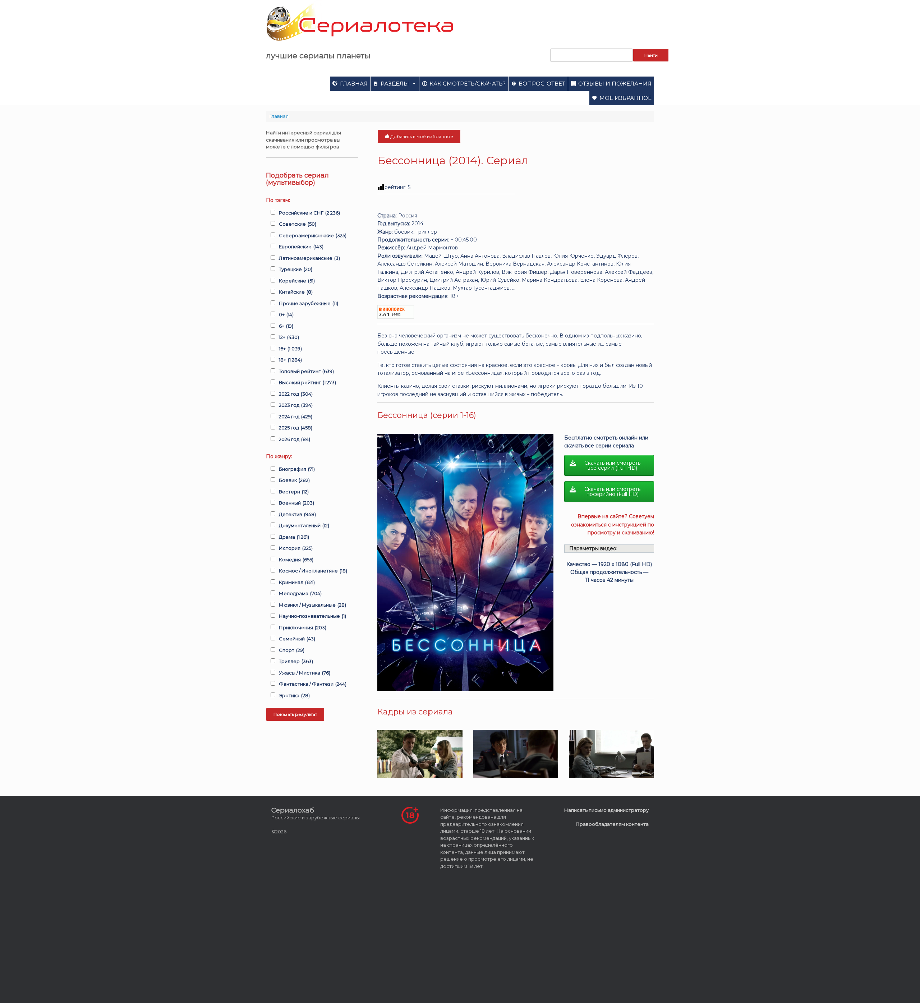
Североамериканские (312, 235)
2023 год (296, 405)
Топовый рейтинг (306, 371)
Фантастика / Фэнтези (312, 684)
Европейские (301, 246)
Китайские (296, 292)
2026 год (294, 439)
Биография (297, 469)
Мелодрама (300, 593)
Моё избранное (625, 98)
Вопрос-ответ (542, 83)
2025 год (295, 428)
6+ (286, 326)
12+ (289, 337)
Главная (354, 83)
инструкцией (629, 524)
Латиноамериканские (309, 258)
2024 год (295, 416)
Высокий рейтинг (307, 382)
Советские (297, 224)
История (296, 548)
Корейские (297, 281)
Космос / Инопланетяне (313, 571)
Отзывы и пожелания (615, 83)
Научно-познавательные (312, 616)
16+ (290, 348)
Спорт (291, 650)
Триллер (296, 661)
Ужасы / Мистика (304, 673)
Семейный (297, 638)
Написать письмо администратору (606, 810)
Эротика (294, 695)
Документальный (304, 525)
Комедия (296, 559)
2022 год (296, 394)
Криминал (297, 582)
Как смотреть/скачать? (467, 83)
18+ (290, 360)
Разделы (395, 83)
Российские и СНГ (309, 213)
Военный (296, 503)
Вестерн (294, 491)
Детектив (297, 514)
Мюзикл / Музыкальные (312, 605)
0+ (286, 314)
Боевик (294, 480)
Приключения (302, 627)
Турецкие (295, 269)
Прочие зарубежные (308, 303)
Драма (294, 537)
